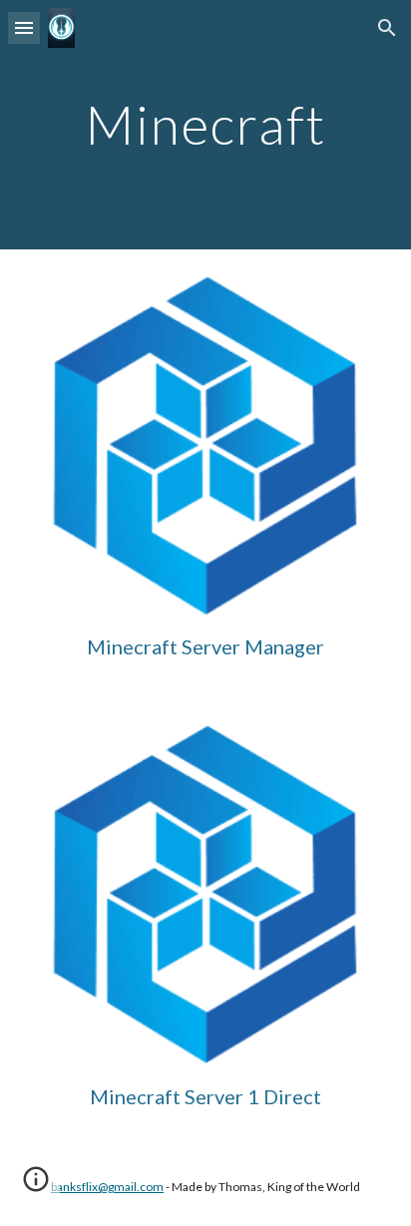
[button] (24, 27)
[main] (205, 124)
